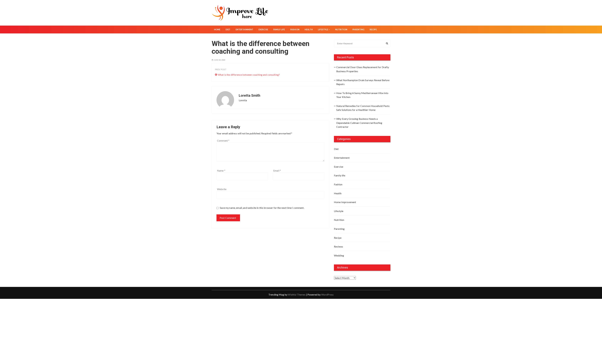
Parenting (358, 29)
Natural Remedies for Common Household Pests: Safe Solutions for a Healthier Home (363, 107)
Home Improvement (345, 202)
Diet (228, 29)
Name (221, 170)
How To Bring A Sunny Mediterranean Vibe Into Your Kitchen (362, 95)
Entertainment (244, 29)
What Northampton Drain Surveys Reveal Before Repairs (363, 82)
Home (217, 29)
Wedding (339, 255)
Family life (279, 29)
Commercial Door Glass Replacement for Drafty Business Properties (362, 69)
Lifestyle (323, 29)
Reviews (338, 246)
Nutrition (341, 29)
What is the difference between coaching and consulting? (249, 74)
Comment (223, 140)
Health (309, 29)
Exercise (263, 29)
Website (221, 189)
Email (277, 170)
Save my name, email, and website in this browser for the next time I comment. (262, 207)
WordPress (327, 294)
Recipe (373, 29)
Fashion (294, 29)
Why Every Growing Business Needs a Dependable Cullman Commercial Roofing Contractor (359, 122)
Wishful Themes (297, 294)
